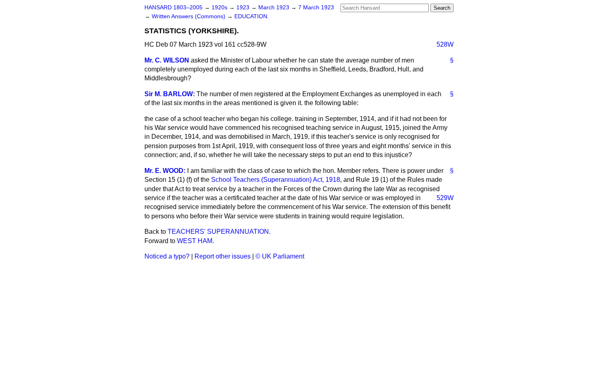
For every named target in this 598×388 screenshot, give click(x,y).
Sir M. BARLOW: (169, 94)
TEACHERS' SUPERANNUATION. (219, 231)
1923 (243, 7)
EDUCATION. (251, 16)
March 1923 (274, 7)
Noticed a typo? (167, 256)
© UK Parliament (279, 256)
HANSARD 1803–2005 (173, 7)
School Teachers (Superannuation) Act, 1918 (275, 179)
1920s (220, 7)
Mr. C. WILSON (166, 60)
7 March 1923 (316, 7)
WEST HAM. (195, 240)
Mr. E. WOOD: (165, 170)
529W (445, 197)
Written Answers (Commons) (189, 16)
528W (445, 44)
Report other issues (222, 256)
